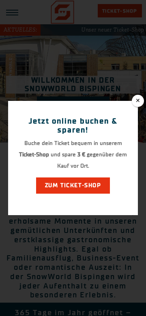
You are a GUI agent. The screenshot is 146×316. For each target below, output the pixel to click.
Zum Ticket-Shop (73, 185)
